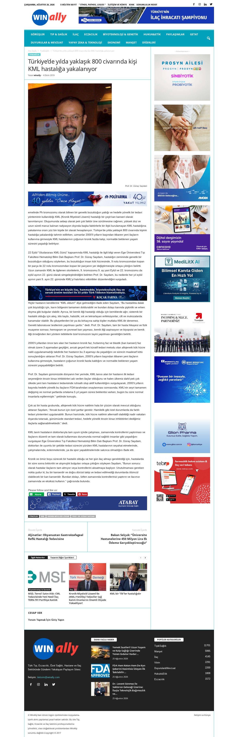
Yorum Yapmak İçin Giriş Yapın (46, 619)
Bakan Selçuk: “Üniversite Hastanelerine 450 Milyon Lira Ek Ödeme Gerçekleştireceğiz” (124, 539)
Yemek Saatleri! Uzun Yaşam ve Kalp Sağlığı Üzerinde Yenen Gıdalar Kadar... (128, 651)
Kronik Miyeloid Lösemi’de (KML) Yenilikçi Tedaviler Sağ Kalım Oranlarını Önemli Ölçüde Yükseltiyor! (87, 598)
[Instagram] (199, 4)
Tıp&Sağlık (44, 50)
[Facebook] (194, 4)
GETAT (194, 34)
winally (37, 75)
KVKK (131, 4)
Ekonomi (114, 42)
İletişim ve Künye (117, 4)
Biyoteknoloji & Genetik (120, 34)
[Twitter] (211, 4)
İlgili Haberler (38, 557)
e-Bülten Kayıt (68, 4)
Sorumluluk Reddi (146, 4)
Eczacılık (90, 34)
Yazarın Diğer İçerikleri (62, 557)
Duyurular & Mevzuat (47, 42)
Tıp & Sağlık (58, 34)
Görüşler (38, 34)
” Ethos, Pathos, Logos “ (92, 4)
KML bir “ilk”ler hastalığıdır (125, 593)
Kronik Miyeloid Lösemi (58, 516)
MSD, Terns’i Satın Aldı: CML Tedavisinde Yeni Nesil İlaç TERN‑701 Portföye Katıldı (44, 597)
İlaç (76, 34)
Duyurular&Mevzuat (165, 668)
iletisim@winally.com (48, 677)
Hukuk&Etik (152, 34)
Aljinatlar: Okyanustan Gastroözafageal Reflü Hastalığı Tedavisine (55, 537)
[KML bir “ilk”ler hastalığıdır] (128, 577)
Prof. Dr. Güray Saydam (83, 516)
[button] (208, 38)
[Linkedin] (205, 4)
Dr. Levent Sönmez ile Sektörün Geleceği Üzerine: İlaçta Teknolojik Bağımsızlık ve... (128, 688)
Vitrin (157, 662)
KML (42, 516)
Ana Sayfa (32, 50)
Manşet (131, 42)
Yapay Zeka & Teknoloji (85, 42)
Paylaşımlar (175, 34)
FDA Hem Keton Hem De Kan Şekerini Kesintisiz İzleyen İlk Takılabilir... (128, 669)
